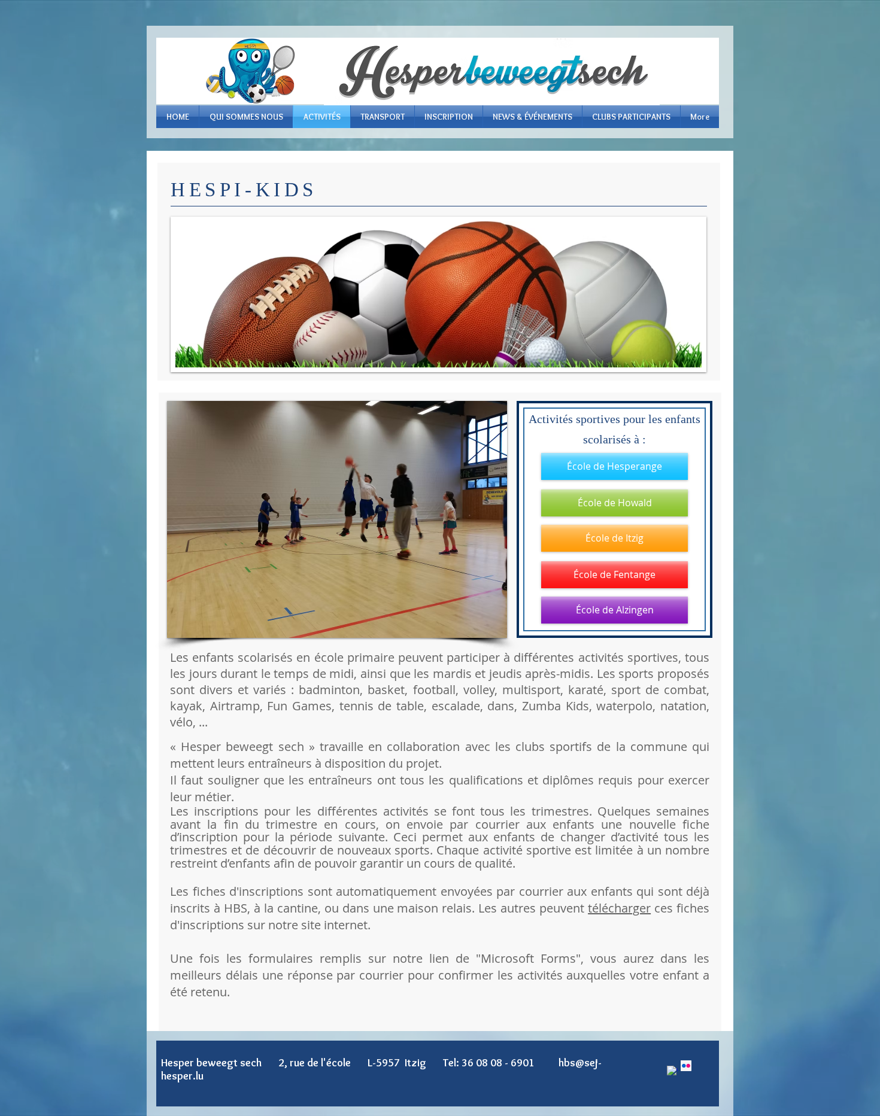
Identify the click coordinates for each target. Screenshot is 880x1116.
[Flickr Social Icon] (686, 1065)
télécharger (619, 908)
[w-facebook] (672, 1071)
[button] (441, 519)
